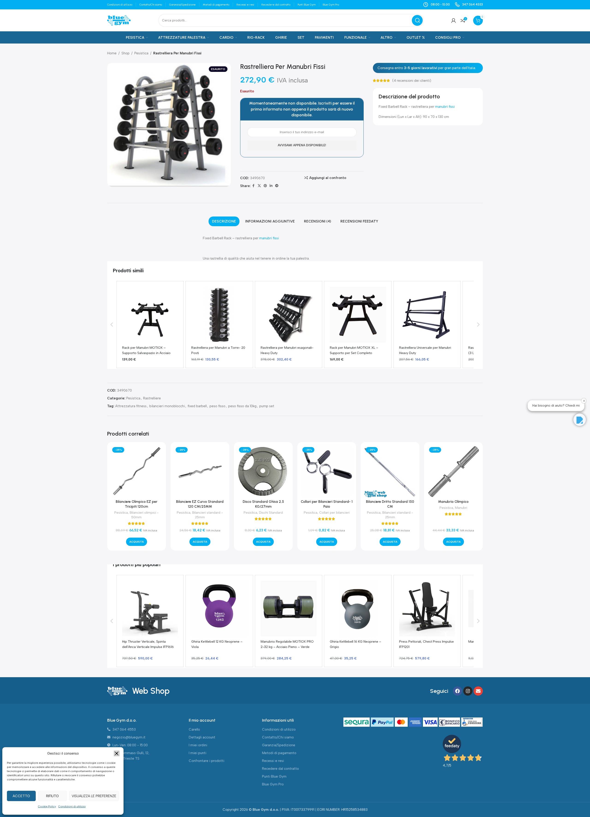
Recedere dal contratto (280, 769)
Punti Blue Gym (274, 776)
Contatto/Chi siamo (278, 737)
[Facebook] (457, 691)
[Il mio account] (453, 20)
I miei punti (197, 753)
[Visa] (431, 722)
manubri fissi (445, 107)
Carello (194, 729)
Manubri (461, 508)
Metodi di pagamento (279, 753)
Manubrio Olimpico (453, 502)
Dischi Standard (271, 512)
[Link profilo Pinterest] (265, 186)
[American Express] (416, 722)
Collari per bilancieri (334, 512)
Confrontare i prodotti (206, 761)
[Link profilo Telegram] (277, 186)
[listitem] (150, 324)
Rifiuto (52, 796)
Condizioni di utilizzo (72, 806)
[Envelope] (478, 691)
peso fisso (217, 406)
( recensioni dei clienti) (411, 81)
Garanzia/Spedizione (278, 745)
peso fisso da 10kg (242, 406)
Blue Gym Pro (273, 784)
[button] (116, 753)
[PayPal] (383, 722)
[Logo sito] (119, 20)
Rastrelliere (152, 398)
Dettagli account (202, 737)
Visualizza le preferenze (94, 796)
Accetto (21, 796)
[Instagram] (467, 691)
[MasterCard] (402, 722)
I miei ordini (198, 745)
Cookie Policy (47, 806)
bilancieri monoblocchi (167, 406)
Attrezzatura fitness (131, 406)
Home (112, 53)
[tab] (224, 221)
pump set (266, 406)
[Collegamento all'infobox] (468, 4)
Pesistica (141, 53)
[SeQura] (357, 722)
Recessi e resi (273, 761)
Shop (125, 53)
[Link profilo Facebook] (253, 186)
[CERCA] (417, 20)
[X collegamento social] (259, 186)
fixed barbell (197, 406)
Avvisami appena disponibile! (302, 145)
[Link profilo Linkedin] (271, 186)
